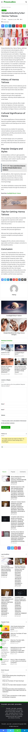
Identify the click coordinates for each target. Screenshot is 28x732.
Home (4, 7)
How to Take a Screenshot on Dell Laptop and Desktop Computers (18, 661)
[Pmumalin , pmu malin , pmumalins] (10, 2)
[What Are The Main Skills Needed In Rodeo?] (5, 642)
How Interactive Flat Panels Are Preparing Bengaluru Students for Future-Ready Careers (20, 369)
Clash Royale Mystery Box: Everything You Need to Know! (18, 628)
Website (3, 415)
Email (3, 409)
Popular (13, 471)
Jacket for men (5, 352)
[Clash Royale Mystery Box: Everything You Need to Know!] (5, 628)
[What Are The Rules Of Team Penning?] (5, 635)
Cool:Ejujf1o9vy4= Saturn (14, 193)
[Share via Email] (22, 280)
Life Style (8, 7)
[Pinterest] (14, 280)
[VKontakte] (19, 280)
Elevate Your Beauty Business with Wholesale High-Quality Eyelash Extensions (6, 369)
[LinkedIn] (8, 280)
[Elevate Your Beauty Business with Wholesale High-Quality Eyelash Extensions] (7, 361)
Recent (4, 471)
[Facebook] (2, 280)
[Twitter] (5, 280)
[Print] (25, 280)
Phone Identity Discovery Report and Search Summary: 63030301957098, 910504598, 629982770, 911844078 (18, 480)
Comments (23, 471)
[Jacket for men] (7, 347)
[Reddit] (17, 280)
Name (3, 404)
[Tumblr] (11, 280)
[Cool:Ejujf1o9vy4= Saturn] (21, 347)
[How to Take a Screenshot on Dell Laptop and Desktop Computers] (5, 662)
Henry (5, 19)
